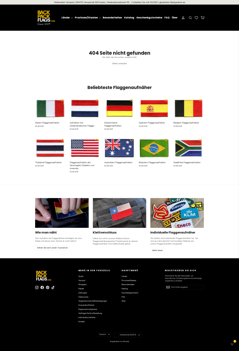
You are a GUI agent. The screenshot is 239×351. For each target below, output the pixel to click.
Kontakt (81, 321)
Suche (80, 276)
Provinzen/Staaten (86, 17)
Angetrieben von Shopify (119, 341)
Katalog (129, 17)
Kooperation (86, 305)
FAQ (167, 17)
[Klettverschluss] (119, 213)
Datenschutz (83, 297)
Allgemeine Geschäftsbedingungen (92, 301)
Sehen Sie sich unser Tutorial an (52, 247)
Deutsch (102, 334)
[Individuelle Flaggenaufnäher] (177, 213)
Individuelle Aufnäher (87, 317)
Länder (66, 17)
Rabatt (81, 288)
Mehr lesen (157, 250)
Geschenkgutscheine (149, 17)
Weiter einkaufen (119, 63)
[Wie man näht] (62, 213)
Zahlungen (82, 293)
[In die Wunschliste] (62, 100)
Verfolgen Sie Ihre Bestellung (90, 313)
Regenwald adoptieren (87, 309)
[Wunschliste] (196, 18)
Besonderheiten (112, 17)
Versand (81, 280)
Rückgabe (82, 284)
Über (175, 17)
